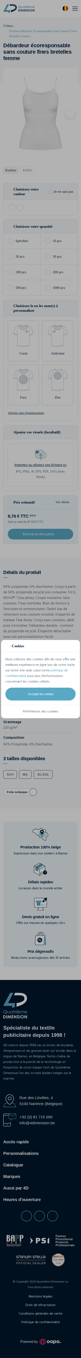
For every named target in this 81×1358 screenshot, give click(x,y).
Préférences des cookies (40, 711)
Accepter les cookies (41, 694)
